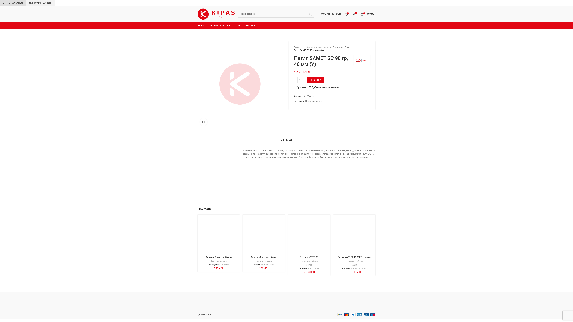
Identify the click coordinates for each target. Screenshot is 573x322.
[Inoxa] (286, 301)
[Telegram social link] (310, 106)
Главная (297, 47)
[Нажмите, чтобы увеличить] (203, 122)
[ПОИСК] (310, 14)
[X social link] (298, 106)
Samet (309, 265)
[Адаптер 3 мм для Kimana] (264, 235)
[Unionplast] (337, 301)
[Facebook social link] (295, 106)
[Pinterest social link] (301, 106)
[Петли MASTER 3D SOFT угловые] (354, 235)
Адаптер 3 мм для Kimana (264, 257)
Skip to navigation (13, 3)
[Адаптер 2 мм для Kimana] (219, 235)
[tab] (286, 138)
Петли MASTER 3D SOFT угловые (354, 257)
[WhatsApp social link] (307, 106)
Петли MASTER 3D (309, 257)
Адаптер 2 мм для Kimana (219, 257)
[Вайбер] (313, 106)
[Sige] (362, 301)
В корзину (315, 80)
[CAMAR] (235, 301)
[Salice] (312, 301)
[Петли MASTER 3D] (309, 235)
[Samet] (261, 301)
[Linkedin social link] (304, 106)
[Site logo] (216, 14)
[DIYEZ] (210, 301)
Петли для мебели (341, 47)
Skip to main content (40, 3)
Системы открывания (316, 47)
